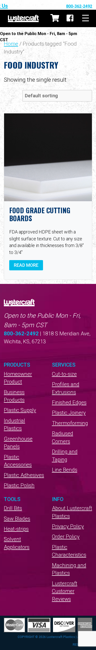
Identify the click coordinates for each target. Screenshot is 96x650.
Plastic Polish (19, 485)
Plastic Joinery (69, 413)
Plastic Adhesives (24, 475)
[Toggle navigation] (85, 18)
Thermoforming (70, 423)
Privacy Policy (68, 526)
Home (11, 44)
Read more (26, 265)
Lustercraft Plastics (23, 18)
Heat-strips (16, 529)
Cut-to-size (64, 374)
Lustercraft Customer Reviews (64, 591)
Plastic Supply (20, 410)
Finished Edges (69, 402)
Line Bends (64, 470)
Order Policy (66, 537)
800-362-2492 (79, 6)
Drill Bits (13, 508)
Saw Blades (17, 519)
